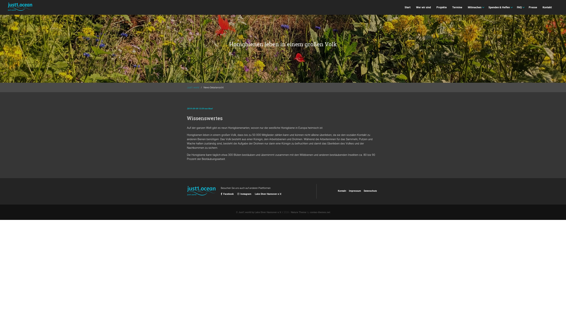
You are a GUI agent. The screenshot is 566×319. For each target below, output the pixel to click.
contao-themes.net (320, 212)
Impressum (355, 190)
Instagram (246, 194)
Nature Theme (298, 212)
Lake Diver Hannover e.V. (268, 194)
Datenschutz (370, 190)
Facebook (228, 194)
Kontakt (342, 190)
